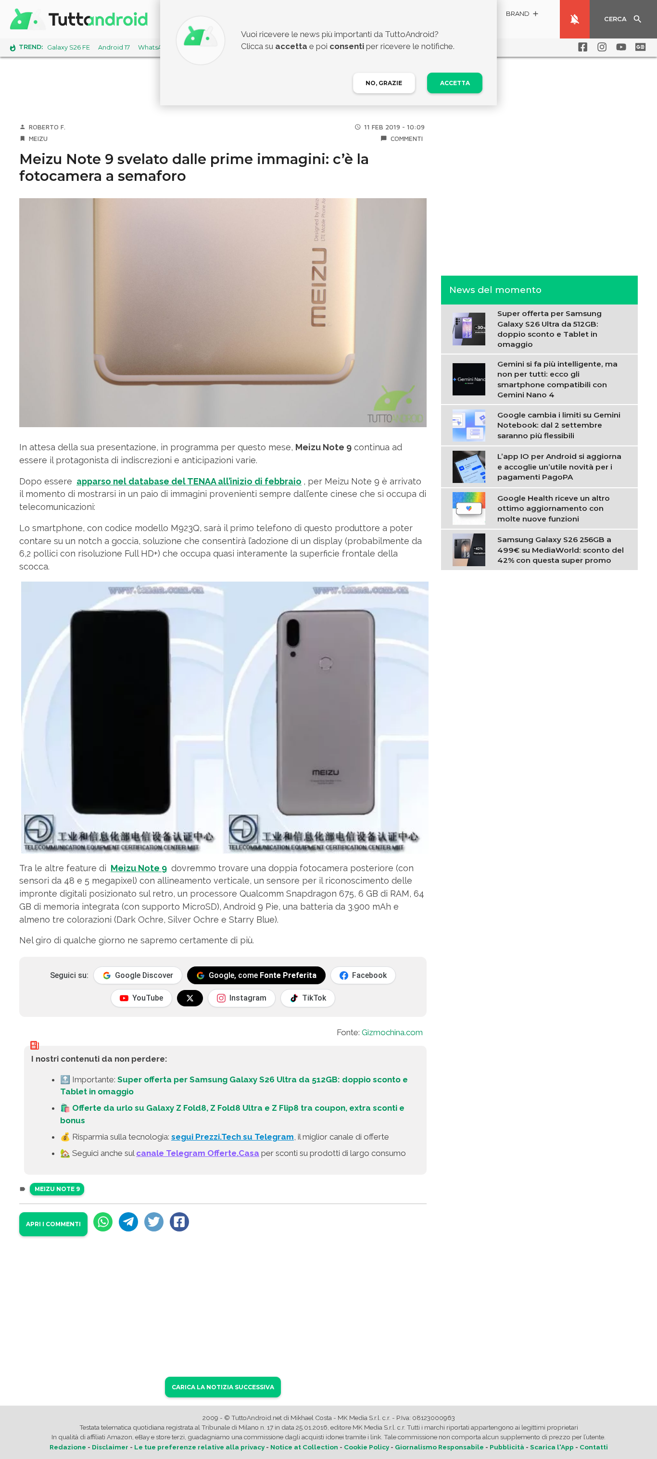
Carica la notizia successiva (223, 1387)
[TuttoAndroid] (81, 19)
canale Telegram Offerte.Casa (197, 1153)
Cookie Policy (366, 1447)
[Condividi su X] (154, 1221)
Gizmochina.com (392, 1032)
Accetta (455, 83)
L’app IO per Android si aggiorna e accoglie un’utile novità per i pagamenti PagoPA (559, 467)
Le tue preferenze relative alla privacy (199, 1447)
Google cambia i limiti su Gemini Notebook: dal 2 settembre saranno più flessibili (558, 425)
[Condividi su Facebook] (179, 1221)
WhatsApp (154, 47)
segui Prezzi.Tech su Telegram (232, 1137)
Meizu (38, 138)
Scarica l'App (552, 1447)
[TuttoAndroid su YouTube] (619, 47)
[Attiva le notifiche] (575, 19)
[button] (523, 15)
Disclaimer (110, 1447)
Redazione (68, 1447)
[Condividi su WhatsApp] (103, 1221)
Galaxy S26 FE (68, 47)
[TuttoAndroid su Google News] (638, 47)
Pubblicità (507, 1447)
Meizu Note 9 (139, 868)
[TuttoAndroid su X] (190, 998)
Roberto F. (47, 127)
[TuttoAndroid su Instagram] (600, 47)
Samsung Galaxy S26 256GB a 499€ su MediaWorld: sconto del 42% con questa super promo (560, 550)
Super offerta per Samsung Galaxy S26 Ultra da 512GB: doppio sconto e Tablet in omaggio (549, 329)
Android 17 (114, 47)
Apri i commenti (53, 1224)
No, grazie (384, 83)
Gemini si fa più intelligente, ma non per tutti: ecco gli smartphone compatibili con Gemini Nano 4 (557, 379)
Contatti (594, 1447)
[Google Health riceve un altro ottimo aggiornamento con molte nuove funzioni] (471, 507)
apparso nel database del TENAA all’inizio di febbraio (189, 481)
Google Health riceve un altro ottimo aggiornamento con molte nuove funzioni (553, 508)
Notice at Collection (304, 1447)
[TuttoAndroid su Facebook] (581, 47)
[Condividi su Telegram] (128, 1221)
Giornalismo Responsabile (439, 1447)
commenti (407, 138)
